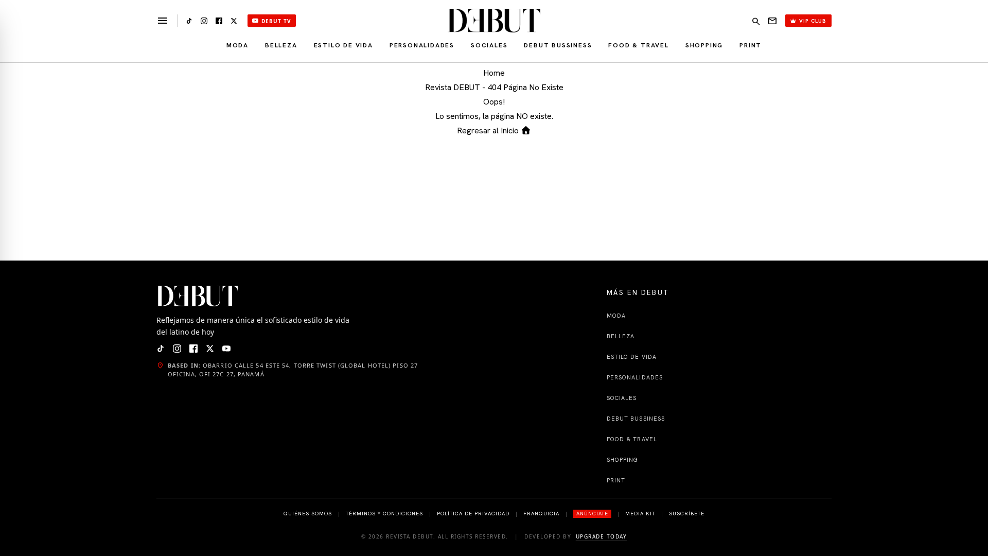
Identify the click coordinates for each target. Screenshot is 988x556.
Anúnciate (592, 513)
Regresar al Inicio (489, 130)
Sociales (489, 45)
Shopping (704, 45)
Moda (237, 45)
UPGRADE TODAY (601, 536)
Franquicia (541, 513)
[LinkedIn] (189, 21)
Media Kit (640, 513)
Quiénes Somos (308, 513)
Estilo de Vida (343, 45)
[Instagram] (204, 21)
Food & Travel (638, 45)
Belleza (281, 45)
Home (494, 72)
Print (750, 45)
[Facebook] (219, 21)
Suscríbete (686, 513)
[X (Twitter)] (234, 21)
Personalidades (422, 45)
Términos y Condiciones (384, 513)
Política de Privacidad (473, 513)
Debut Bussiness (558, 45)
